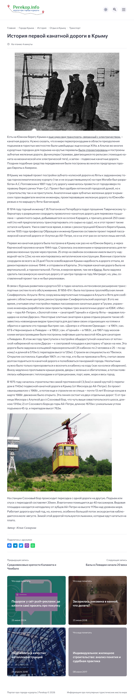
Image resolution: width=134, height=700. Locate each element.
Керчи (98, 269)
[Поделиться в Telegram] (15, 545)
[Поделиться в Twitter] (21, 545)
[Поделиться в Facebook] (9, 545)
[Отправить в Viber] (27, 545)
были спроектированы (93, 150)
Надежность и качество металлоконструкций (29, 655)
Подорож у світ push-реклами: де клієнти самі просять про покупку (36, 603)
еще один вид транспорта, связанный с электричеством (84, 136)
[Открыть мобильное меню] (124, 10)
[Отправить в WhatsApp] (33, 545)
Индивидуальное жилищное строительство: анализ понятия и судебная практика (97, 657)
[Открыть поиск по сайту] (115, 10)
